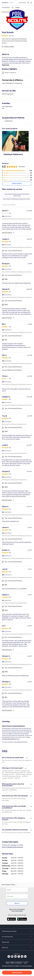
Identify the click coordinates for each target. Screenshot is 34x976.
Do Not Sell (18, 962)
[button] (15, 145)
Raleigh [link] (17, 7)
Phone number (9, 46)
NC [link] (13, 7)
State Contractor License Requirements (13, 726)
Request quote (17, 972)
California (12, 962)
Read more (5, 65)
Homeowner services (9, 931)
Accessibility (25, 962)
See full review (7, 232)
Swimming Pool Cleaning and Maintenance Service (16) (17, 195)
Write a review (17, 183)
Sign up (17, 903)
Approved (6, 12)
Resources (5, 942)
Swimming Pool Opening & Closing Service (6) (16, 199)
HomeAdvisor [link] (6, 7)
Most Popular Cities (8, 885)
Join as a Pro (22, 2)
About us (5, 947)
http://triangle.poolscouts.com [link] (12, 847)
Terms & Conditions (27, 966)
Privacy (7, 962)
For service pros (7, 937)
